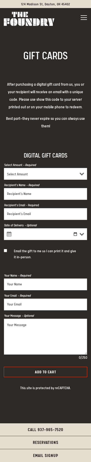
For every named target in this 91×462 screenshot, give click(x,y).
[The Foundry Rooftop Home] (29, 19)
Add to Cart (45, 372)
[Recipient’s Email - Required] (45, 214)
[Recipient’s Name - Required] (45, 194)
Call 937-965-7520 (45, 430)
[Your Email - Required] (45, 304)
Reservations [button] (45, 442)
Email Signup (45, 455)
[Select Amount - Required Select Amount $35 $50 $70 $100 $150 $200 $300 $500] (45, 174)
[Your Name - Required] (45, 284)
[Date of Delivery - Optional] (45, 234)
